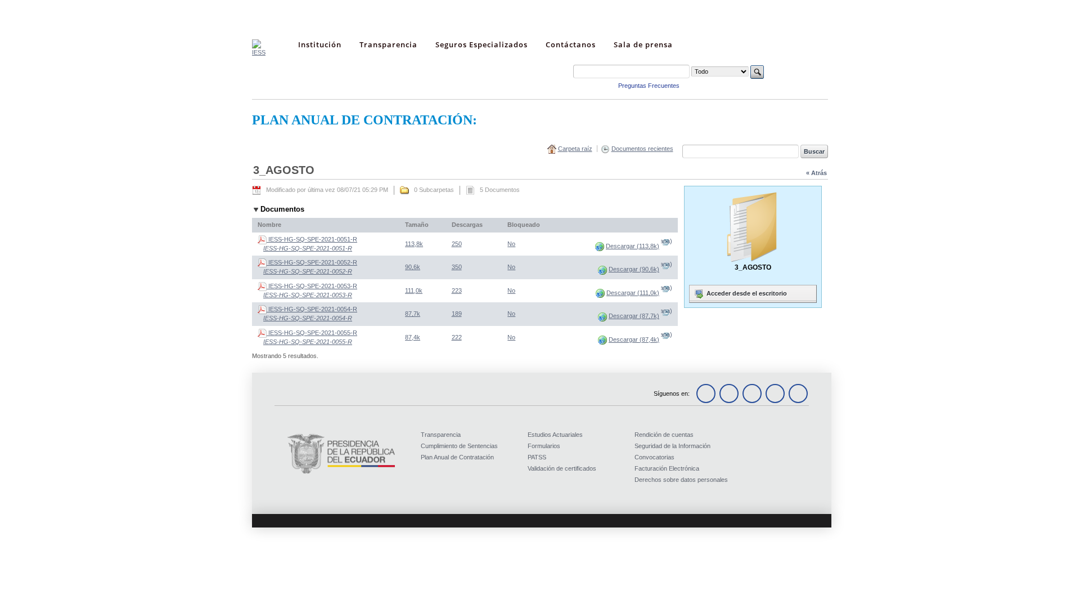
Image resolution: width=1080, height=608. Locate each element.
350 (457, 266)
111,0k (413, 290)
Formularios (544, 445)
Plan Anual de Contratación (457, 457)
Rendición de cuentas (664, 434)
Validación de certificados (562, 468)
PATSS (537, 457)
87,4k (412, 337)
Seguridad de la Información (672, 445)
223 (457, 290)
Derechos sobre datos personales (681, 479)
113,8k (414, 243)
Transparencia (441, 434)
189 (457, 313)
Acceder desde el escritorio (746, 293)
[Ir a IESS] (259, 52)
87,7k (412, 313)
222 (457, 337)
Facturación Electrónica (666, 468)
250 (457, 243)
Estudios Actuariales (555, 434)
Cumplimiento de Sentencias (459, 445)
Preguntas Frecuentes (649, 85)
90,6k (412, 266)
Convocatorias (654, 457)
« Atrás (816, 172)
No (511, 243)
